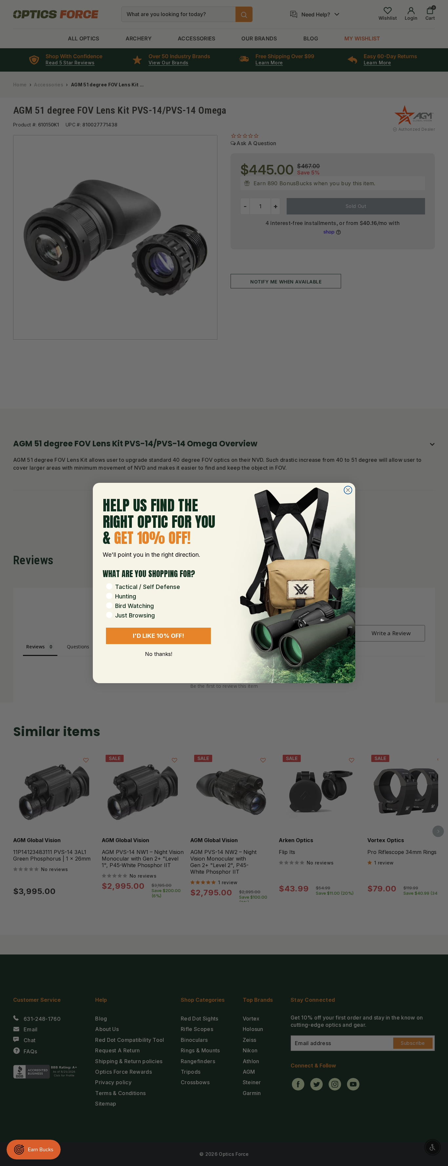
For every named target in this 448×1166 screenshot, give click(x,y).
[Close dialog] (348, 490)
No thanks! (158, 654)
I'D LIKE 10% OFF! (158, 635)
